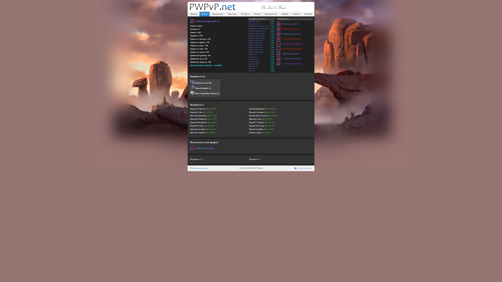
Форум (285, 14)
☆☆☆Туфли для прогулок (291, 64)
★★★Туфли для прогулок (291, 44)
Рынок (257, 14)
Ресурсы (245, 14)
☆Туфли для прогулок (290, 54)
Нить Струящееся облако (205, 93)
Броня (204, 14)
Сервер (296, 14)
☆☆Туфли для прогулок (291, 59)
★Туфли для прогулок (290, 24)
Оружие (193, 14)
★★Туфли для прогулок (291, 34)
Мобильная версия (199, 168)
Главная (308, 14)
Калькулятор (271, 14)
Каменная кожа (201, 83)
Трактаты (232, 14)
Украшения (217, 14)
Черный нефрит (201, 88)
